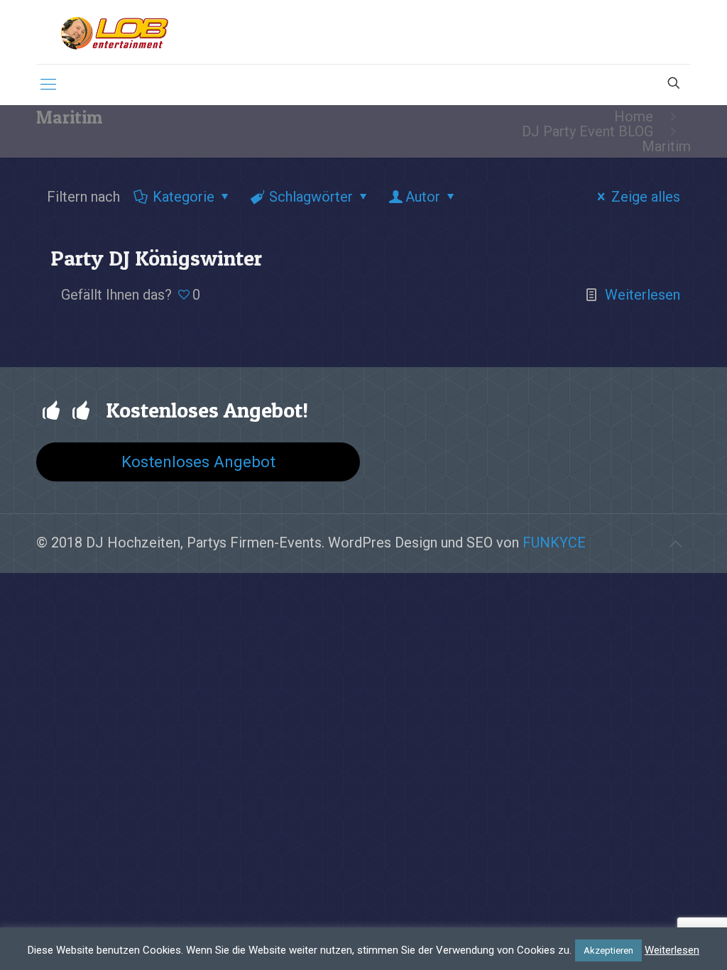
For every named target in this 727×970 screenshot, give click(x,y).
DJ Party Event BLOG (587, 131)
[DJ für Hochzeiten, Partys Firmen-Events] (114, 32)
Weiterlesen (642, 294)
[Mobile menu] (48, 84)
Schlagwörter (311, 196)
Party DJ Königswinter (156, 258)
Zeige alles (645, 196)
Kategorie (183, 196)
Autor (422, 196)
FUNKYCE (554, 542)
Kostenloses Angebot (198, 461)
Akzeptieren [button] (608, 950)
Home (633, 116)
